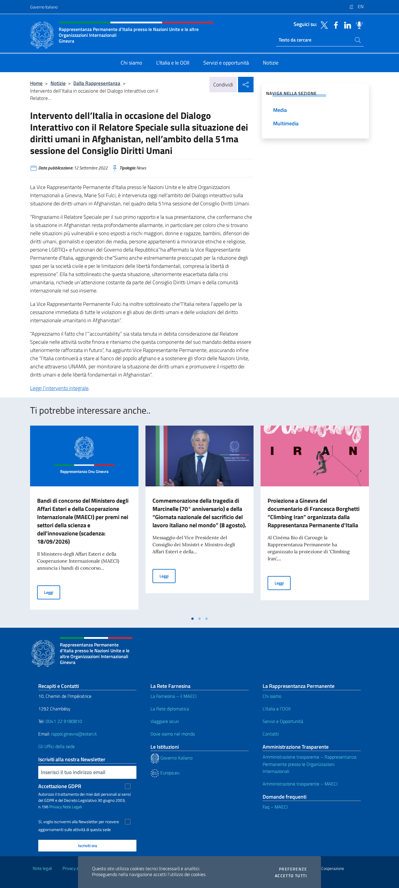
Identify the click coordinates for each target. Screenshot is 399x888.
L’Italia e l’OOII (277, 708)
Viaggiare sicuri (164, 721)
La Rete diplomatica (169, 708)
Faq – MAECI (275, 806)
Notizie (58, 83)
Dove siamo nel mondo (172, 733)
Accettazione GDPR (59, 786)
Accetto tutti (291, 876)
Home (36, 83)
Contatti (271, 733)
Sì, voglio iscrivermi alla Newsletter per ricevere (78, 821)
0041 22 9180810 (64, 721)
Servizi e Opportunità (283, 721)
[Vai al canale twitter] (323, 24)
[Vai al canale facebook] (334, 24)
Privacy (55, 807)
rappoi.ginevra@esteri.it (74, 733)
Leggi (52, 592)
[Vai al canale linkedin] (346, 24)
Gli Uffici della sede (56, 746)
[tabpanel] (84, 519)
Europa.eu (169, 772)
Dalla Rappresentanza (96, 83)
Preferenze (293, 869)
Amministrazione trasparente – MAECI (300, 783)
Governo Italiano (44, 7)
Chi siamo (272, 696)
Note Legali (72, 807)
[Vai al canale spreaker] (358, 24)
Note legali (42, 868)
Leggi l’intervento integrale (59, 388)
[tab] (192, 619)
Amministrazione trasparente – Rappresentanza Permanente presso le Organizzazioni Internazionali (309, 764)
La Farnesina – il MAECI (173, 696)
